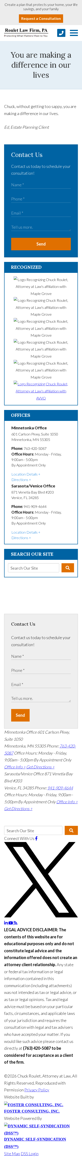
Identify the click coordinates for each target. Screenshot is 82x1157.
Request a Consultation (41, 18)
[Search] (68, 567)
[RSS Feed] (15, 922)
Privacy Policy (36, 1089)
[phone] (61, 33)
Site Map (12, 1153)
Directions (19, 479)
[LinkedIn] (6, 922)
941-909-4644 (60, 787)
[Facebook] (36, 838)
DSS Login (29, 1153)
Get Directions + (40, 766)
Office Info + (15, 766)
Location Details (24, 474)
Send (41, 243)
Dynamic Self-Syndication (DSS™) (35, 1143)
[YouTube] (11, 922)
